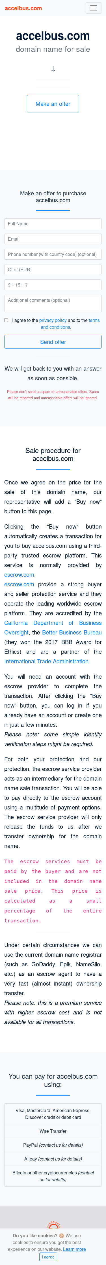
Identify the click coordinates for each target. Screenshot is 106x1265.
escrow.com (19, 574)
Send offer (53, 341)
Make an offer (53, 103)
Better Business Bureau (72, 632)
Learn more (74, 1249)
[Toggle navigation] (93, 8)
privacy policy (53, 320)
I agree (48, 1257)
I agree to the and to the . (56, 323)
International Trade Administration (46, 661)
